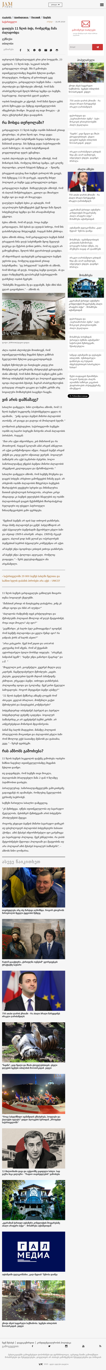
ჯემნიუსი (7, 39)
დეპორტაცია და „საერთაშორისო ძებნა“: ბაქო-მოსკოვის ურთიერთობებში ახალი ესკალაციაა (85, 120)
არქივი (51, 22)
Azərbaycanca (21, 17)
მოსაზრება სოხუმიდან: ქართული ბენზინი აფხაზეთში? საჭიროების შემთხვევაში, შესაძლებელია (85, 341)
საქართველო (9, 22)
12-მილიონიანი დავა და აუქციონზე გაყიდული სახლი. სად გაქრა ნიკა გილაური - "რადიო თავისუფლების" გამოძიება (31, 1173)
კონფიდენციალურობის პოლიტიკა (54, 1342)
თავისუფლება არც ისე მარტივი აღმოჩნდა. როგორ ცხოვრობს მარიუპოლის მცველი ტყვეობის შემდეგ (33, 911)
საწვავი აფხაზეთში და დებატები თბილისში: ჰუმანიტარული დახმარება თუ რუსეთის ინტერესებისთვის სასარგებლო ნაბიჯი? (85, 361)
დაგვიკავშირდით (25, 1342)
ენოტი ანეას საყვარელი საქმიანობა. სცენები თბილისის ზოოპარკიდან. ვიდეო (29, 1324)
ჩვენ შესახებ (8, 1342)
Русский (36, 17)
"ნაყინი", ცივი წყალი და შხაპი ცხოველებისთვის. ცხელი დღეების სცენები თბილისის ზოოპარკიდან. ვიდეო (29, 1066)
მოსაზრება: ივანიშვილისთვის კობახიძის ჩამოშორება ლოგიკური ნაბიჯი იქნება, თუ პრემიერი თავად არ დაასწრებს (85, 244)
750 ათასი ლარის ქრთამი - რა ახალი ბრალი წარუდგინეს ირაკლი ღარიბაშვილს (31, 1015)
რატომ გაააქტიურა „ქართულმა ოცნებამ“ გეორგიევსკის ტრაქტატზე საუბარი (30, 963)
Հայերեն (7, 17)
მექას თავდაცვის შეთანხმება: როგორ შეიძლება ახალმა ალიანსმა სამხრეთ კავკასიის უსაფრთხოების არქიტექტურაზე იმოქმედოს (85, 382)
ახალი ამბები (86, 169)
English (47, 17)
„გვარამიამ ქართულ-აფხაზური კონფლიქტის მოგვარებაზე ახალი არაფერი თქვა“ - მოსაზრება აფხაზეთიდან (31, 1224)
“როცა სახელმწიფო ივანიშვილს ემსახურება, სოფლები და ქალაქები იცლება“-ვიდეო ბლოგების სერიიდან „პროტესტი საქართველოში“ (31, 1119)
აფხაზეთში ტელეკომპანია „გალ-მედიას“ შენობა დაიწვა (30, 1274)
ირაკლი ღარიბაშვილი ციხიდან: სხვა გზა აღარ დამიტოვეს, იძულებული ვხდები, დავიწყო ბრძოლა (85, 156)
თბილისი (7, 43)
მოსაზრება (85, 275)
